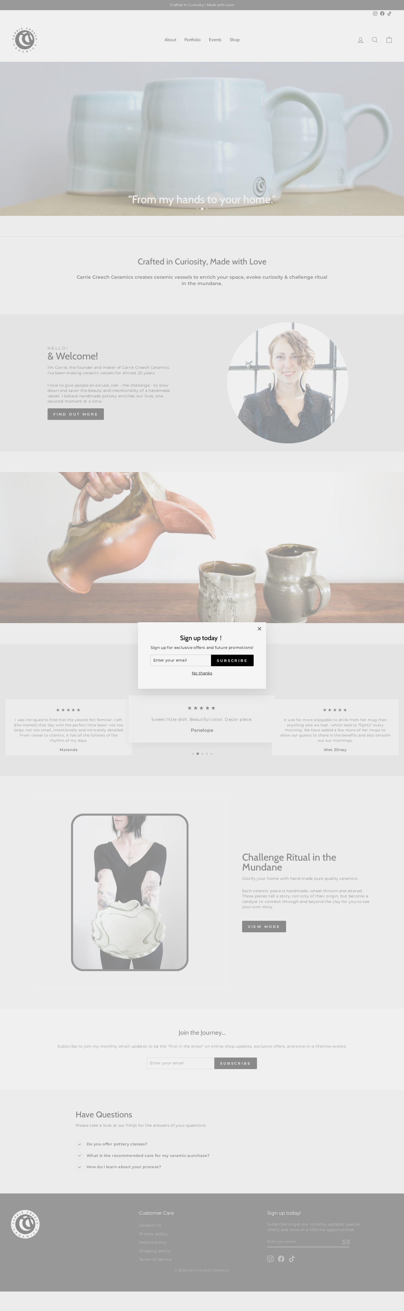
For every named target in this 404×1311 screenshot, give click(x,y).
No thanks (202, 673)
